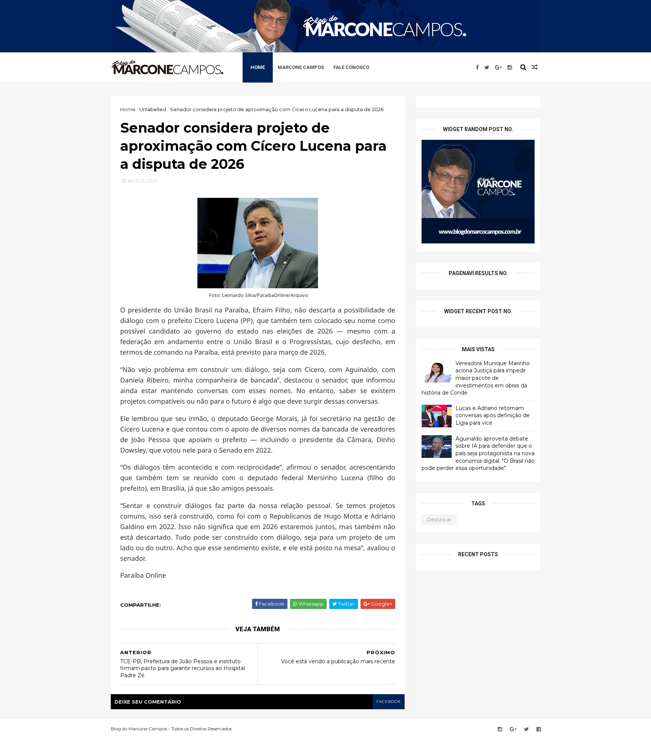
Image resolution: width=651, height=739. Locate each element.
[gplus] (498, 67)
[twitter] (486, 67)
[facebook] (477, 67)
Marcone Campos (301, 67)
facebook (388, 701)
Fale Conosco (351, 67)
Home (258, 67)
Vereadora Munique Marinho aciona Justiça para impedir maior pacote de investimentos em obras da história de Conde (476, 378)
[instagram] (509, 67)
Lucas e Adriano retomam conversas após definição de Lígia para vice (492, 415)
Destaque (439, 519)
